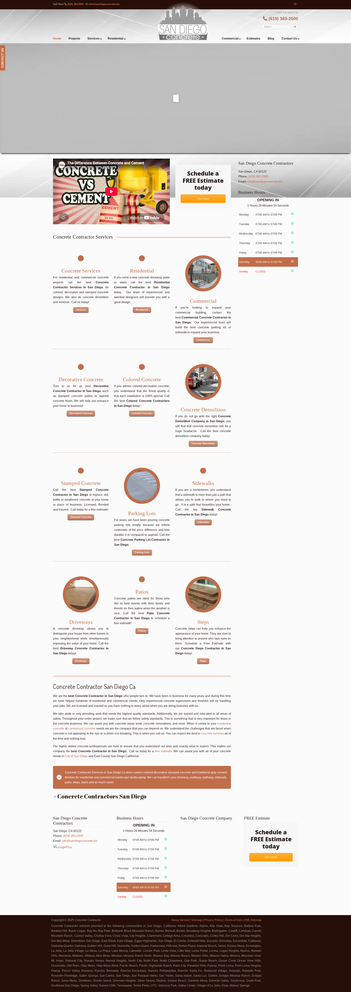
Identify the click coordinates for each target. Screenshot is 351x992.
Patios (141, 592)
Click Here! (203, 198)
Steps (203, 622)
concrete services (212, 733)
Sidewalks (203, 483)
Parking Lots (142, 513)
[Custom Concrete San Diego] (142, 486)
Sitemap (196, 920)
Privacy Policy (213, 920)
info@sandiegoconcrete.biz (104, 4)
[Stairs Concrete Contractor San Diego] (203, 594)
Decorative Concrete (81, 379)
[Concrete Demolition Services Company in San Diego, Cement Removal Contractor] (203, 382)
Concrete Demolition (203, 409)
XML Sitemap (252, 920)
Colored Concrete (142, 379)
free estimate (163, 751)
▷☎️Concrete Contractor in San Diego (183, 21)
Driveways (81, 622)
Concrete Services (80, 271)
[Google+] (296, 4)
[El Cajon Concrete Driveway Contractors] (81, 594)
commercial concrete (81, 728)
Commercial (203, 301)
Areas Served (180, 920)
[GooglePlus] (63, 847)
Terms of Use (233, 920)
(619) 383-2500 (75, 4)
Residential (142, 271)
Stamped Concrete (81, 483)
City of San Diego (76, 756)
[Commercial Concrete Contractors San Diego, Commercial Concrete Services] (203, 273)
